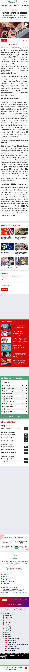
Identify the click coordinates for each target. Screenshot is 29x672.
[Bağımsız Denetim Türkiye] (12, 1)
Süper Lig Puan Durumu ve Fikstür (18, 644)
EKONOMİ (14, 10)
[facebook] (6, 609)
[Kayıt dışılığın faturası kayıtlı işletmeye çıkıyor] (7, 261)
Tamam (3, 657)
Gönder (4, 289)
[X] (10, 568)
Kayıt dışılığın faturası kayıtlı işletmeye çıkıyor (7, 266)
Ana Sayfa (8, 613)
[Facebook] (7, 568)
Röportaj (8, 627)
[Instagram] (16, 568)
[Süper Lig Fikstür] (27, 422)
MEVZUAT (17, 5)
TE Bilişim (18, 604)
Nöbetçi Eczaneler (8, 573)
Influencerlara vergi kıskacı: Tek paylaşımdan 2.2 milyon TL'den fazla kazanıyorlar (21, 252)
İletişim (7, 634)
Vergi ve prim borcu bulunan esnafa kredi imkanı (14, 668)
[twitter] (11, 609)
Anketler (8, 630)
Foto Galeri (8, 617)
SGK (23, 589)
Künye (7, 632)
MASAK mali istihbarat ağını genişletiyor (6, 251)
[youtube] (20, 609)
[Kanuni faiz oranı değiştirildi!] (21, 261)
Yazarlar (7, 621)
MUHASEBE (6, 589)
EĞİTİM (20, 591)
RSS (5, 600)
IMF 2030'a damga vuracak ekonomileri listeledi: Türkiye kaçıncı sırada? (7, 237)
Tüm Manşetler (7, 579)
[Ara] (24, 2)
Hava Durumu (6, 574)
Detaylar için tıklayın (14, 416)
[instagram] (15, 609)
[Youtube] (19, 568)
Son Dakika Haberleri (8, 581)
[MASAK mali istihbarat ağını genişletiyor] (7, 246)
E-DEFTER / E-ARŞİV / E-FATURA (18, 592)
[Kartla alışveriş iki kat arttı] (14, 30)
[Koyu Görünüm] (26, 2)
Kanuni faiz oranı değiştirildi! (19, 266)
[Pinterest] (13, 568)
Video (7, 619)
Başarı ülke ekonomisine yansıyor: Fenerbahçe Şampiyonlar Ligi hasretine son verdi (21, 237)
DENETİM (4, 5)
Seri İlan (7, 625)
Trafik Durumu (6, 576)
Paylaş (4, 40)
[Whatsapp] (21, 568)
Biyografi (8, 629)
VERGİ (10, 5)
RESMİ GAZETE (15, 589)
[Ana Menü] (1, 1)
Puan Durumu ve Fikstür (9, 578)
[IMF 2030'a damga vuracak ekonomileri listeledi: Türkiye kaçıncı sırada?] (7, 231)
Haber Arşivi (6, 583)
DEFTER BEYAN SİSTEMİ (9, 591)
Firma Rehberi (9, 623)
